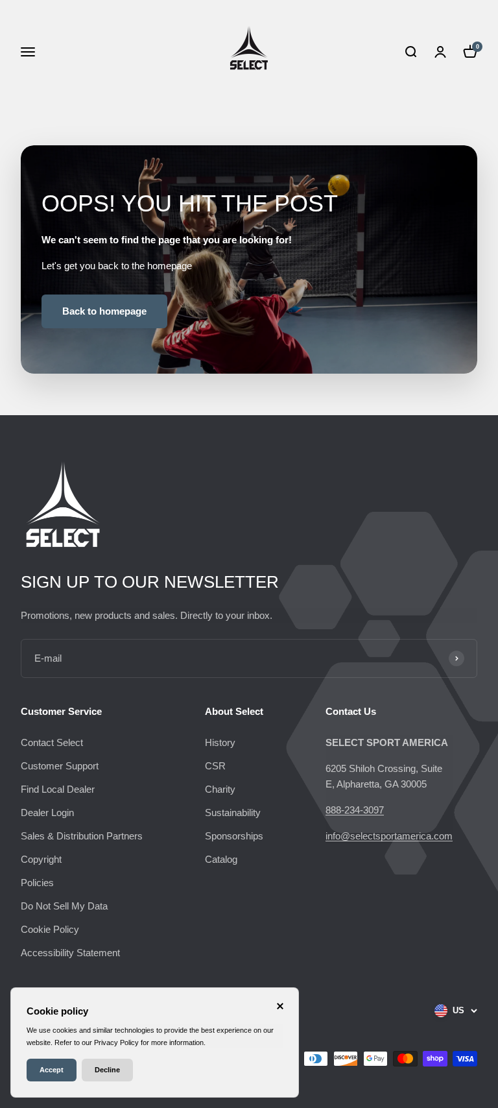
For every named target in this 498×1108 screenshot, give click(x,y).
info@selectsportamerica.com (389, 835)
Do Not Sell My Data (64, 905)
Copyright (41, 859)
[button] (410, 52)
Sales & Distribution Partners (82, 835)
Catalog (221, 859)
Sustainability (233, 812)
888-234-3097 (355, 809)
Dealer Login (47, 812)
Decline (107, 1070)
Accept (52, 1070)
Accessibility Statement (70, 952)
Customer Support (60, 765)
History (220, 742)
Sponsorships (234, 835)
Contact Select (52, 742)
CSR (215, 765)
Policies (37, 882)
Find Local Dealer (58, 789)
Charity (220, 789)
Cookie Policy (50, 929)
